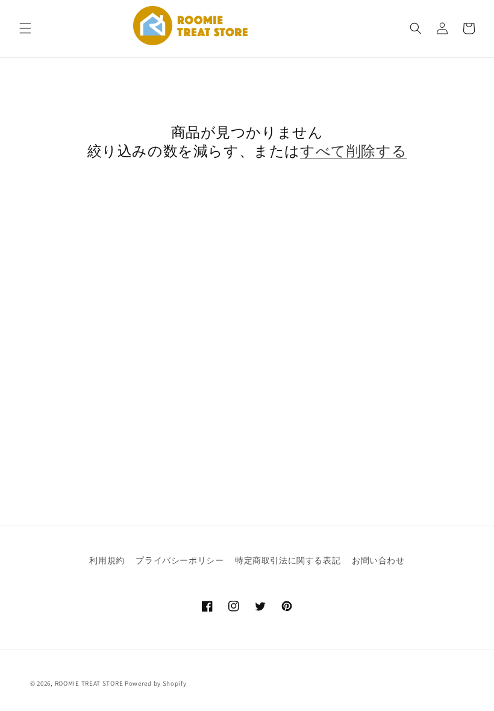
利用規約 (106, 560)
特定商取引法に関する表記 (287, 560)
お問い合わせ (378, 560)
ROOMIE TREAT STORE (89, 683)
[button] (25, 28)
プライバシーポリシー (180, 560)
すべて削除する (353, 151)
